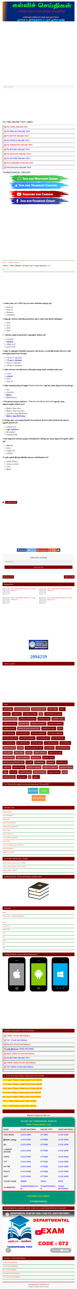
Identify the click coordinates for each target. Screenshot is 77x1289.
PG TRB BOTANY (23, 733)
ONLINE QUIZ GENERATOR (10, 826)
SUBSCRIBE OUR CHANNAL (38, 1196)
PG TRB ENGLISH (43, 738)
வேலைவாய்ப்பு (22, 777)
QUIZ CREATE (6, 841)
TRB (4, 948)
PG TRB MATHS (9, 743)
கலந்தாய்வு (7, 767)
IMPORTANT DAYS (10, 723)
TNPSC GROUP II (40, 753)
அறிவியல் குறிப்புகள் (23, 757)
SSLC (4, 933)
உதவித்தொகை (39, 762)
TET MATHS (49, 748)
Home (4, 922)
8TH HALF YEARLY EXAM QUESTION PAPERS (22, 1097)
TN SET (28, 753)
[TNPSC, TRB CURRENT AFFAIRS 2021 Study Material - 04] (6, 591)
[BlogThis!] (54, 550)
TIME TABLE (19, 753)
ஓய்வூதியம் (51, 762)
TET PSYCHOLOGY (63, 748)
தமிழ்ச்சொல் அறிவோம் (50, 767)
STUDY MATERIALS (63, 1187)
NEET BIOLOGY (9, 733)
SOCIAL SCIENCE (9, 748)
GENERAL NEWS (44, 719)
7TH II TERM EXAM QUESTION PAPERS (19, 1101)
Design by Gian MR (33, 1286)
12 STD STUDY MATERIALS (10, 1262)
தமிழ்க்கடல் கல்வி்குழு (33, 767)
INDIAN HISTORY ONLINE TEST (28, 728)
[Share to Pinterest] (50, 550)
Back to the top (44, 1286)
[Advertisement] (38, 38)
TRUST (43, 1181)
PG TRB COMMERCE (55, 733)
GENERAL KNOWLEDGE (27, 719)
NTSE (60, 1181)
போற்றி (65, 772)
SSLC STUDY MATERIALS (10, 1270)
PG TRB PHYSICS (23, 743)
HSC (4, 937)
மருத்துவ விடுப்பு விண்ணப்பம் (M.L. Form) (14, 866)
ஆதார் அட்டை (36, 757)
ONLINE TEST (6, 929)
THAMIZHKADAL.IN (43, 1284)
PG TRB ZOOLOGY (51, 743)
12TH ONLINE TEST (38, 709)
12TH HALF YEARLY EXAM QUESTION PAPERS (22, 1080)
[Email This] (58, 550)
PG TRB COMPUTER (10, 738)
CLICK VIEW (26, 1134)
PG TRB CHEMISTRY (38, 733)
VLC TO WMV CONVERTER (10, 837)
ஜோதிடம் (36, 777)
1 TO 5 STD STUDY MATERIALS (11, 1277)
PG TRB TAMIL (37, 743)
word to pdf (6, 819)
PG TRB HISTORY (58, 738)
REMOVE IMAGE (7, 812)
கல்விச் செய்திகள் (18, 767)
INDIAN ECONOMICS (38, 723)
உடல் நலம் (29, 762)
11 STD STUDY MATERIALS (10, 1266)
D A (41, 714)
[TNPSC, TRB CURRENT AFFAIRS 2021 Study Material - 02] (42, 600)
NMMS (23, 1181)
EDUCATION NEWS (10, 719)
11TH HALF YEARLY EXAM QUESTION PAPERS (22, 1084)
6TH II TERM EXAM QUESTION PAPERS (19, 1106)
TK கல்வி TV (6, 926)
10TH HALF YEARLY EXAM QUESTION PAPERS (22, 1088)
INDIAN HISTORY (9, 728)
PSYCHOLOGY (65, 743)
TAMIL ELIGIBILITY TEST (34, 748)
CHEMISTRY (17, 714)
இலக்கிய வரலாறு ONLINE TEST (13, 762)
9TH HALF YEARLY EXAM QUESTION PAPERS (22, 1092)
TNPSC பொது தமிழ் (55, 753)
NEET (60, 728)
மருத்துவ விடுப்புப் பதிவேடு (10, 870)
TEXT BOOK (8, 753)
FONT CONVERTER (8, 848)
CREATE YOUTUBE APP (9, 823)
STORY (20, 748)
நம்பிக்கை (13, 772)
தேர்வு (5, 772)
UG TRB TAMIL (9, 757)
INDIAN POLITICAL (49, 728)
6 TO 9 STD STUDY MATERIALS (11, 1273)
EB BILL (5, 912)
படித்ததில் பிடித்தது (25, 772)
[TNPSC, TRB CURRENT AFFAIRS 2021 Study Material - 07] (42, 591)
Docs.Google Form (8, 834)
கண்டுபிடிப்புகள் (61, 762)
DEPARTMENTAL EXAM (53, 714)
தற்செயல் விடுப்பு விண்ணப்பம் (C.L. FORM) (14, 863)
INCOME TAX (23, 723)
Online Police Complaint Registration (13, 916)
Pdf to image (6, 830)
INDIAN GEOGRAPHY (55, 723)
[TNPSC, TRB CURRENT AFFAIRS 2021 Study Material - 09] (6, 600)
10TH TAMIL (8, 709)
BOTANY (7, 714)
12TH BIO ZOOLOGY (22, 709)
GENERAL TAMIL (58, 719)
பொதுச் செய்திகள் (53, 772)
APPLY (62, 709)
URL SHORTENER (7, 815)
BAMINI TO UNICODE (9, 852)
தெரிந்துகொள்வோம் (66, 767)
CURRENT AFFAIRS (11, 502)
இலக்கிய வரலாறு (48, 757)
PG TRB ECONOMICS (27, 738)
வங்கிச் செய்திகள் (9, 777)
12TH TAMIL (53, 709)
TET (4, 944)
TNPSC (5, 940)
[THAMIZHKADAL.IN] (38, 11)
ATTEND (44, 1134)
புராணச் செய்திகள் (39, 772)
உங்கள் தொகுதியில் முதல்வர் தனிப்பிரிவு (13, 845)
